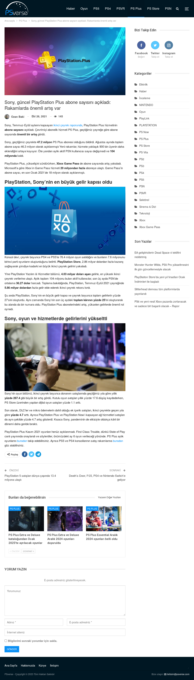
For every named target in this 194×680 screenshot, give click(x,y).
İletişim (54, 665)
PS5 (96, 8)
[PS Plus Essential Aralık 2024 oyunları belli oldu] (103, 518)
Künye (42, 665)
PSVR (121, 8)
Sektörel (144, 200)
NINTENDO (146, 105)
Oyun (84, 8)
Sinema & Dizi (147, 207)
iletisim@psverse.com (178, 674)
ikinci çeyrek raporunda (67, 125)
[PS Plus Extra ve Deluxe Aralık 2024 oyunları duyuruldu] (65, 518)
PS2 (141, 159)
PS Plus (136, 8)
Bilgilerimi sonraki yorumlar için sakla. (32, 641)
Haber (70, 8)
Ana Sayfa (11, 665)
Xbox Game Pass (149, 227)
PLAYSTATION (148, 125)
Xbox (142, 220)
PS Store (153, 8)
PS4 (108, 8)
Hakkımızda (28, 665)
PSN (168, 8)
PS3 (141, 166)
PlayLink (144, 118)
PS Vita (143, 152)
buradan (22, 441)
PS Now (144, 132)
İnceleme (144, 98)
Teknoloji (144, 213)
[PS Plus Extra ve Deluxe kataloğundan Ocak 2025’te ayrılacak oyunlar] (26, 518)
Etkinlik (143, 84)
